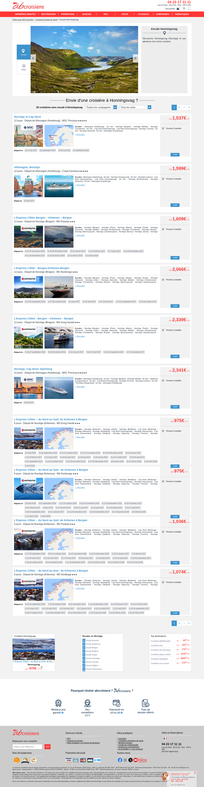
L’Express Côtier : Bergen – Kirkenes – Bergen (43, 318)
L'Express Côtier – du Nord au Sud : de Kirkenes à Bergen (51, 469)
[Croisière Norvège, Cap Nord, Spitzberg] (28, 398)
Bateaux (86, 14)
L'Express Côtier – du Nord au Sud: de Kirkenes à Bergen (50, 419)
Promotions (68, 14)
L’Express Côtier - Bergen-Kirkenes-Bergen (41, 268)
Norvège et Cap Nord (27, 116)
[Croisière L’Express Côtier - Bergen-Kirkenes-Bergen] (28, 297)
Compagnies (162, 14)
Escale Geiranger (93, 658)
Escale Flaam (91, 655)
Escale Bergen (92, 648)
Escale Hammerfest (94, 669)
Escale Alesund (92, 640)
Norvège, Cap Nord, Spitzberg (33, 368)
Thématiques (182, 14)
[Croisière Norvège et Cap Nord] (28, 146)
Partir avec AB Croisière (22, 20)
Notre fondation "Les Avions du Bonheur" (83, 743)
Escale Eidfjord (92, 651)
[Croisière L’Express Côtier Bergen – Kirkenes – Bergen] (28, 247)
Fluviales (143, 14)
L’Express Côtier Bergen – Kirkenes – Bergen (43, 217)
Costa (124, 14)
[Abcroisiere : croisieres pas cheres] (28, 6)
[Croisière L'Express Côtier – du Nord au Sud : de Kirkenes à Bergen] (28, 499)
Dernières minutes (25, 14)
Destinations (48, 14)
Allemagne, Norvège (27, 167)
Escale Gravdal (92, 662)
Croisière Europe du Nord (46, 20)
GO (47, 746)
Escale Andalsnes (93, 644)
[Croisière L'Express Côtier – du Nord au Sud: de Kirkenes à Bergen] (28, 448)
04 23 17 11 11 (179, 2)
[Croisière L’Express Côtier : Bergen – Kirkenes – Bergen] (28, 347)
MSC (106, 14)
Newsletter (170, 8)
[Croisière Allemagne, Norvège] (28, 196)
